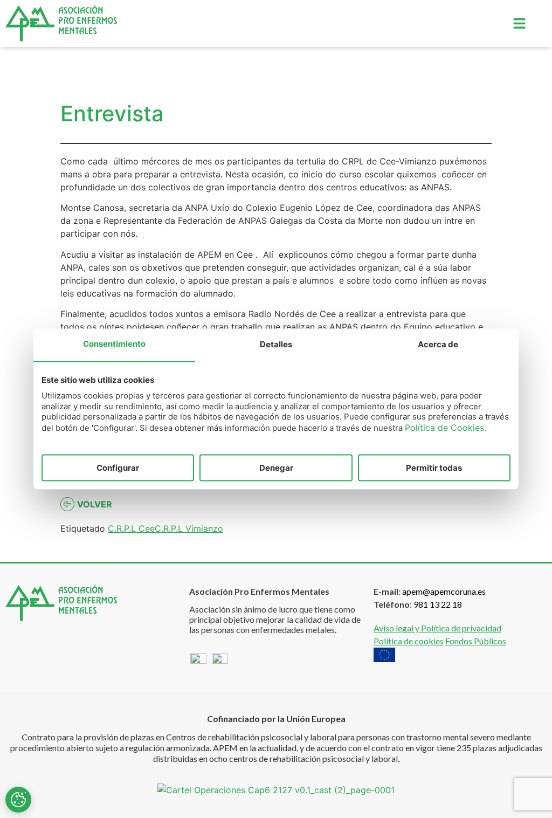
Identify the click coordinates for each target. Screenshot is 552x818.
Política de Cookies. (445, 427)
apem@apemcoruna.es (444, 591)
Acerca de (438, 344)
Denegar (276, 468)
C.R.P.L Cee (131, 528)
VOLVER (94, 504)
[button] (519, 23)
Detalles (276, 344)
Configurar (117, 468)
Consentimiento (114, 344)
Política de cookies (409, 641)
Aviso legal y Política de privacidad (437, 628)
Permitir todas (434, 468)
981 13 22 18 (437, 604)
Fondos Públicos (475, 641)
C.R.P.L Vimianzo (189, 528)
